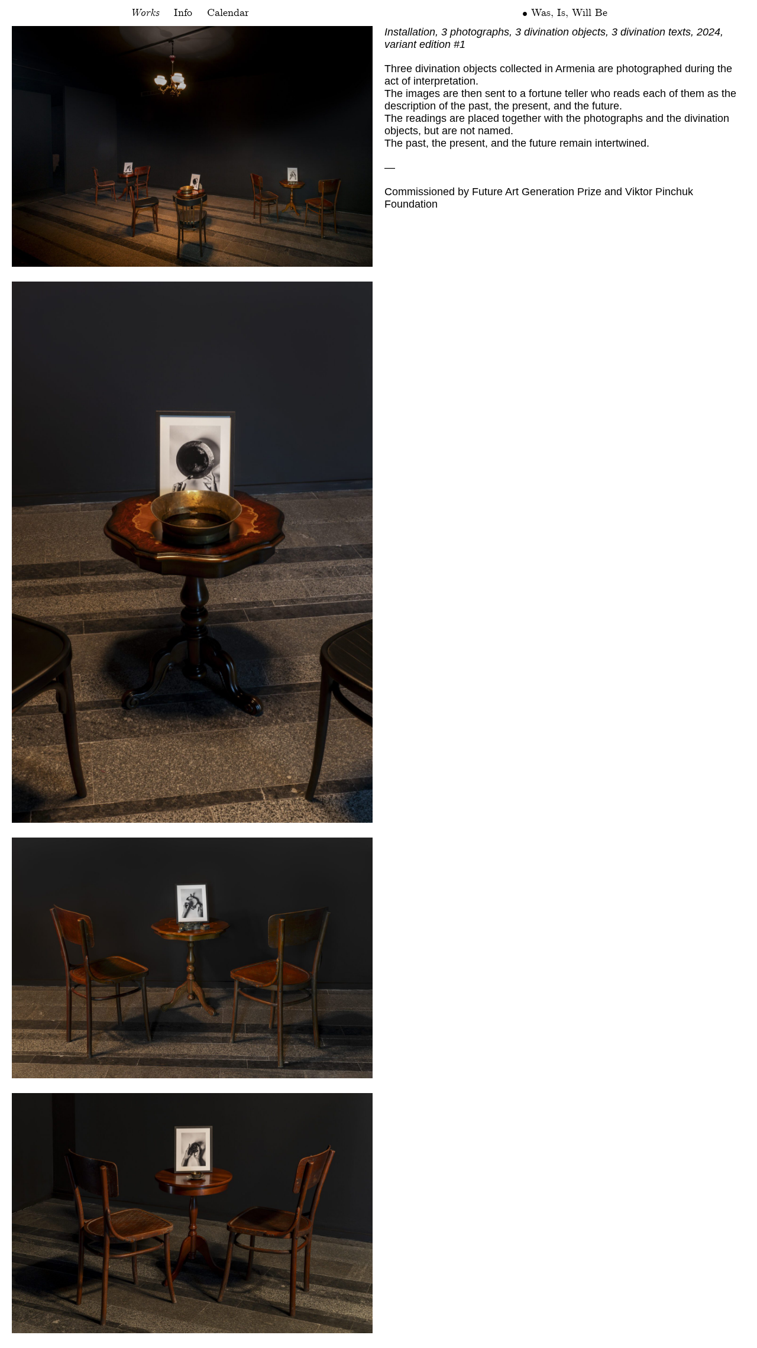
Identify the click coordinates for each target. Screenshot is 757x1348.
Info (183, 13)
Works (144, 13)
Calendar (228, 13)
